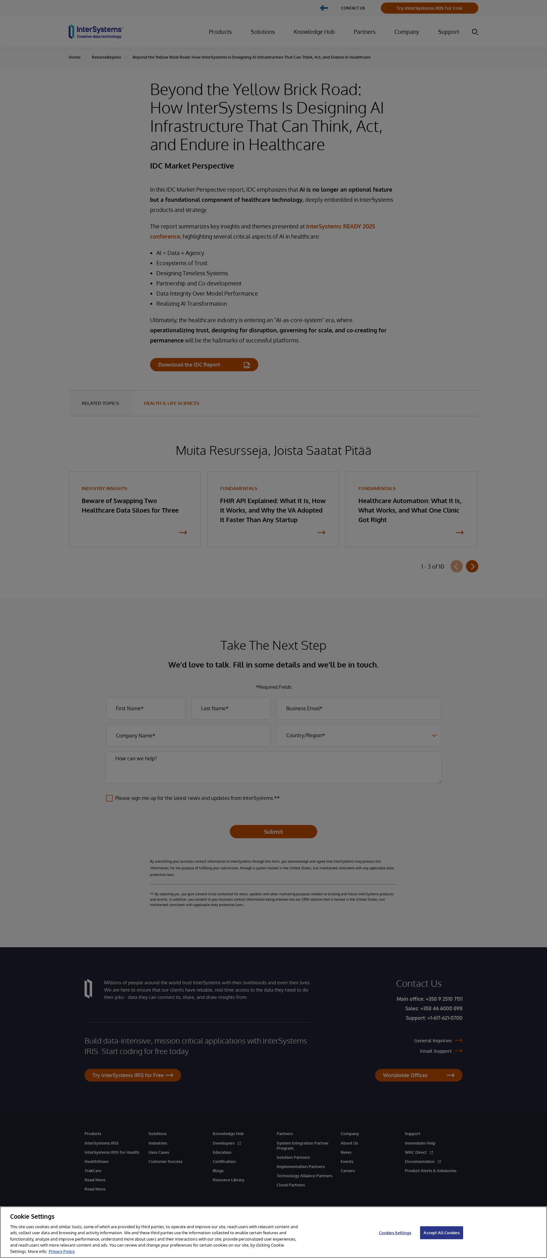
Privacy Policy (62, 1251)
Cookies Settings (395, 1232)
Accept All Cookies (441, 1232)
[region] (273, 1232)
